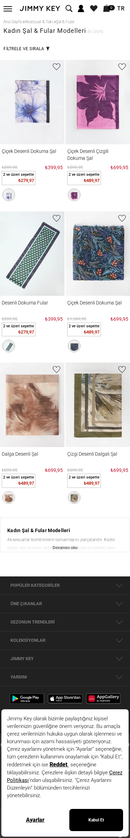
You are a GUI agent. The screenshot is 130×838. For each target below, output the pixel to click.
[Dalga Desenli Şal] (32, 405)
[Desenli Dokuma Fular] (32, 253)
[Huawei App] (103, 698)
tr (121, 9)
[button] (8, 195)
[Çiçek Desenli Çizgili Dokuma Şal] (98, 102)
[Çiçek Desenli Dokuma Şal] (32, 102)
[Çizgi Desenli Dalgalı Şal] (98, 405)
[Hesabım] (81, 8)
